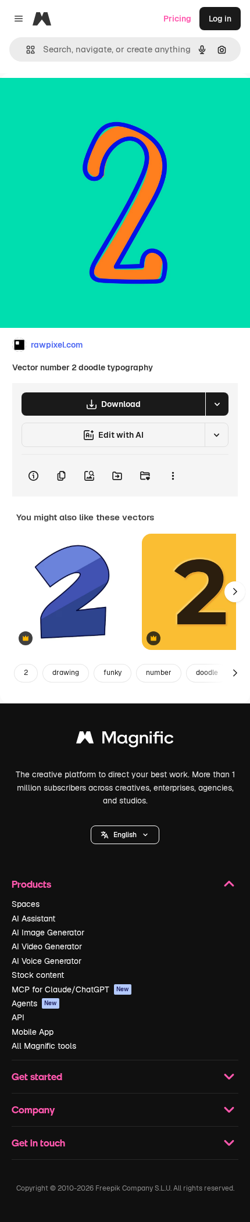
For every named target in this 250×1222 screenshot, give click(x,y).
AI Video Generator (47, 946)
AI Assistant (33, 918)
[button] (125, 835)
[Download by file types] (216, 404)
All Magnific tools (44, 1046)
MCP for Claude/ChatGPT (70, 989)
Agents (34, 1003)
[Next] (234, 592)
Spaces (26, 904)
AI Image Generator (48, 932)
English (125, 834)
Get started (37, 1076)
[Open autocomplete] (26, 49)
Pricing (177, 18)
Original (74, 99)
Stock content (38, 975)
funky (112, 672)
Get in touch (38, 1143)
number (159, 672)
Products (31, 884)
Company (33, 1109)
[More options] (172, 475)
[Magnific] (125, 740)
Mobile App (32, 1032)
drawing (65, 672)
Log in (220, 18)
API (18, 1017)
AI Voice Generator (46, 961)
